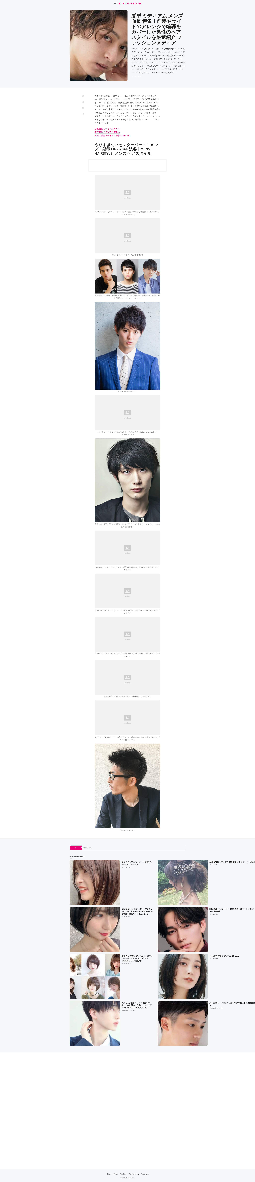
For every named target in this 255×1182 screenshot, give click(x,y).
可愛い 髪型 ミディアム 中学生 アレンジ (112, 135)
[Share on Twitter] (83, 102)
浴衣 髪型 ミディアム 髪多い (107, 132)
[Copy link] (83, 114)
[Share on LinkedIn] (83, 108)
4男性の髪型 (125, 1010)
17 (122, 916)
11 (132, 77)
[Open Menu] (115, 3)
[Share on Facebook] (83, 96)
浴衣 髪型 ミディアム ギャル (107, 128)
